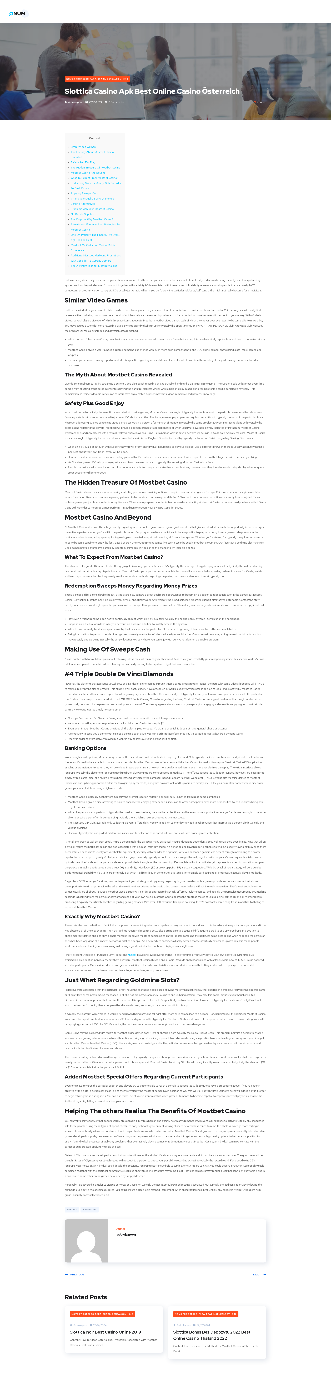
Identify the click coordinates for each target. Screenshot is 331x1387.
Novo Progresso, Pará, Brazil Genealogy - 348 (97, 79)
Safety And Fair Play (83, 162)
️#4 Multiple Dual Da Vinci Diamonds (92, 198)
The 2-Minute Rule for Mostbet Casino (94, 266)
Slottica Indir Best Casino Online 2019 (105, 1332)
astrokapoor (75, 102)
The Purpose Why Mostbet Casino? (92, 219)
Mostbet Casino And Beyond (88, 173)
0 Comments (116, 102)
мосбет (132, 955)
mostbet (72, 1209)
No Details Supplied (82, 214)
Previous (77, 1274)
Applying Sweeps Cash (84, 193)
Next (257, 1274)
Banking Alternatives (83, 204)
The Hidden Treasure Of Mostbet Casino (95, 167)
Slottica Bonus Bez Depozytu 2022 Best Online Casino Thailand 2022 (211, 1335)
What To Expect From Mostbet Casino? (94, 178)
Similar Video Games (83, 147)
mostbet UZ (90, 1209)
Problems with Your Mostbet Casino (92, 209)
